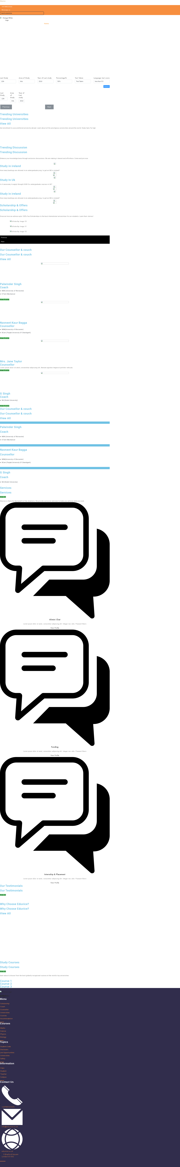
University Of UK (11, 136)
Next (49, 107)
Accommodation (6, 1019)
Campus (3, 1077)
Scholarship (4, 1004)
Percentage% (61, 78)
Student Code (5, 1047)
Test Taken (79, 78)
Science (3, 1031)
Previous (6, 107)
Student (3, 1071)
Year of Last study (45, 78)
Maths (2, 1028)
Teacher (3, 1074)
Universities (5, 1013)
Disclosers (4, 1050)
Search (106, 86)
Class (2, 1068)
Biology (3, 1037)
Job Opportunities (7, 1053)
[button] (4, 299)
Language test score (102, 78)
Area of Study (24, 78)
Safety (2, 1059)
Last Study (4, 78)
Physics (3, 1034)
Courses (3, 1016)
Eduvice (3, 1)
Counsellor (4, 1010)
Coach (2, 1007)
